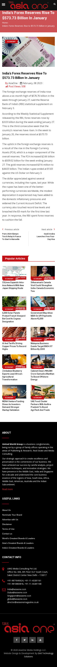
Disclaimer (7, 524)
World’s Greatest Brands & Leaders (18, 538)
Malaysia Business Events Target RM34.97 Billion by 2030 (41, 346)
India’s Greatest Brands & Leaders (18, 548)
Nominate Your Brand (12, 515)
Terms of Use (8, 529)
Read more (7, 489)
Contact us (7, 533)
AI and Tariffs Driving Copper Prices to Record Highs (14, 346)
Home (5, 22)
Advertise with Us (10, 519)
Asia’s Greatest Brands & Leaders (17, 543)
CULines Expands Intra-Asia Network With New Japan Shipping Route (13, 285)
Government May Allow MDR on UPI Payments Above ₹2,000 (42, 316)
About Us (6, 510)
